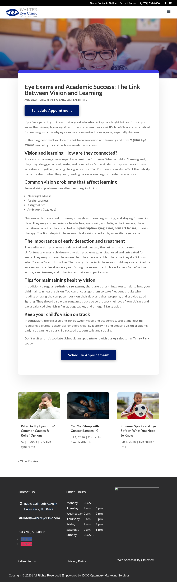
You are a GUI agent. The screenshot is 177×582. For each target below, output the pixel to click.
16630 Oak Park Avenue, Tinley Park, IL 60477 (40, 506)
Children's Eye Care (52, 99)
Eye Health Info (77, 99)
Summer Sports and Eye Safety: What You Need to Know (138, 430)
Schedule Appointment (51, 110)
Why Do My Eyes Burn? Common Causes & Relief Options (38, 430)
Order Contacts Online (103, 3)
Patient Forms (128, 3)
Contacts (94, 437)
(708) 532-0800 (151, 3)
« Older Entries (28, 461)
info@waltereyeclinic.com (41, 518)
